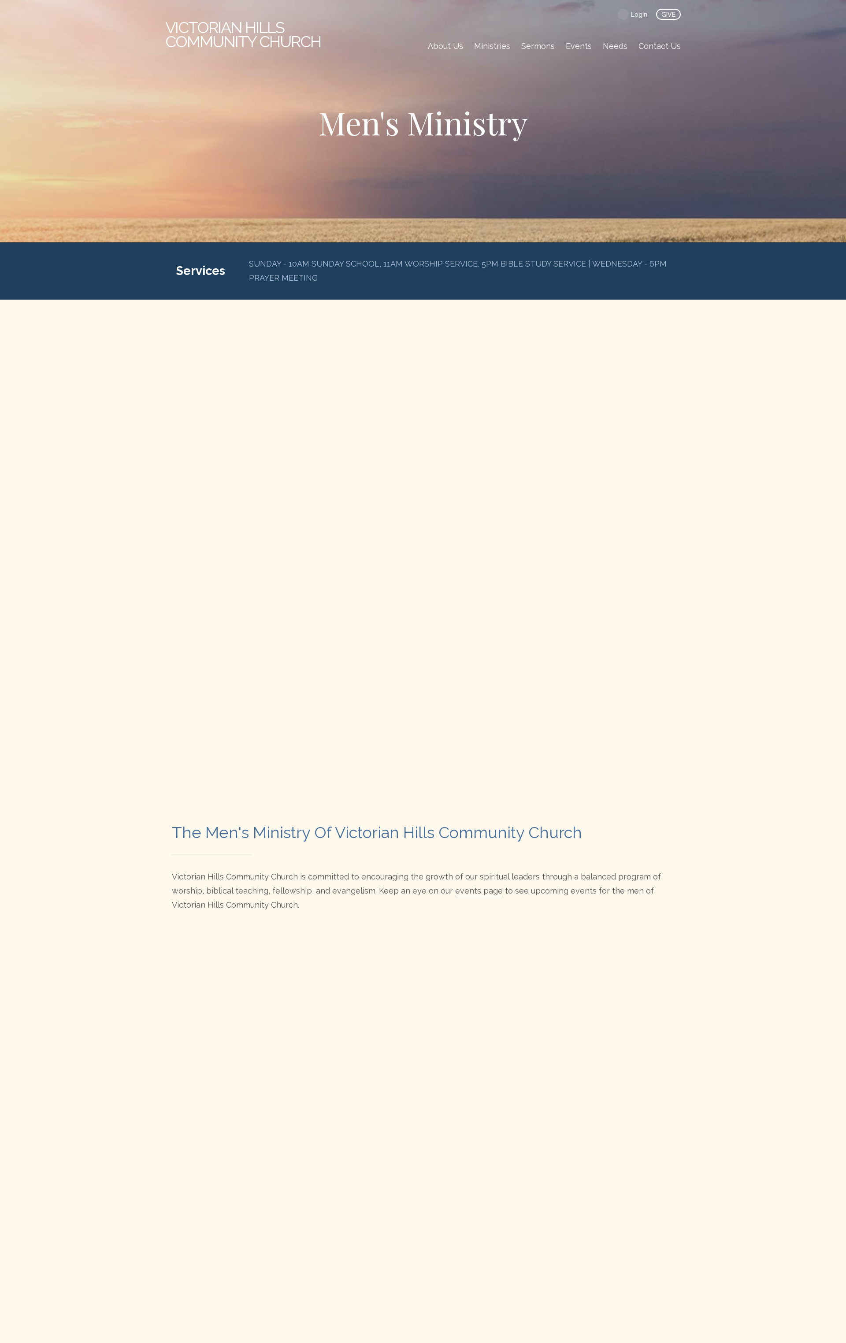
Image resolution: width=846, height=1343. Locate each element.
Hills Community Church (243, 34)
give (668, 14)
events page (479, 890)
